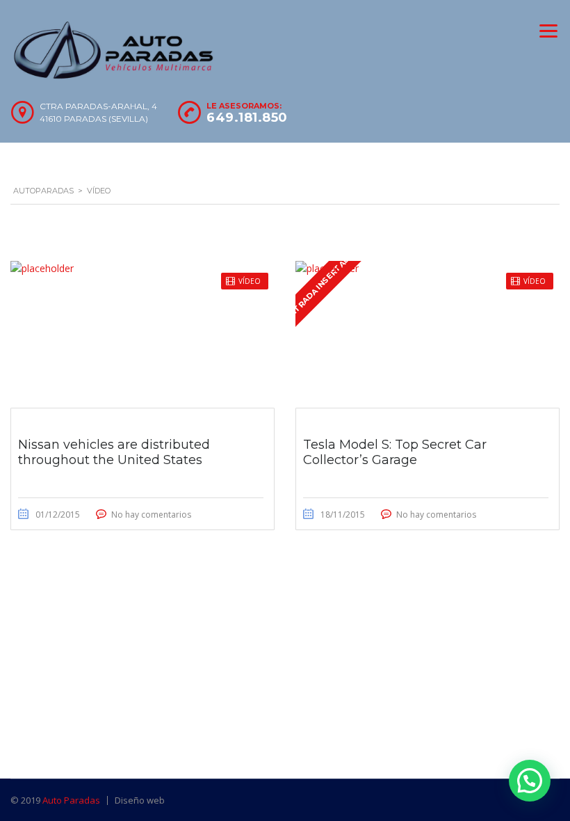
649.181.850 (247, 117)
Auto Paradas (71, 800)
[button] (530, 781)
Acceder (367, 432)
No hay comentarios (151, 514)
